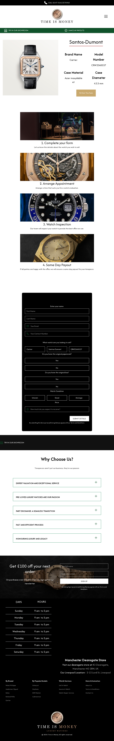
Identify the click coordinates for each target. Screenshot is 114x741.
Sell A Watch (63, 685)
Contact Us (89, 693)
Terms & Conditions (92, 689)
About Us (89, 685)
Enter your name (57, 306)
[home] (57, 16)
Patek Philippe (11, 685)
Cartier (8, 700)
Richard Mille (10, 696)
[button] (105, 16)
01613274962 (64, 2)
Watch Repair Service (66, 693)
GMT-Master (36, 693)
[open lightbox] (27, 67)
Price (57, 402)
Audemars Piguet (12, 689)
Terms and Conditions (77, 423)
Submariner (36, 696)
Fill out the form (86, 93)
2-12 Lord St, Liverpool (99, 672)
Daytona (35, 689)
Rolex (7, 693)
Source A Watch (64, 689)
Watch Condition (57, 391)
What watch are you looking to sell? (57, 342)
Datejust (35, 685)
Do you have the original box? (57, 372)
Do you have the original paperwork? (57, 354)
